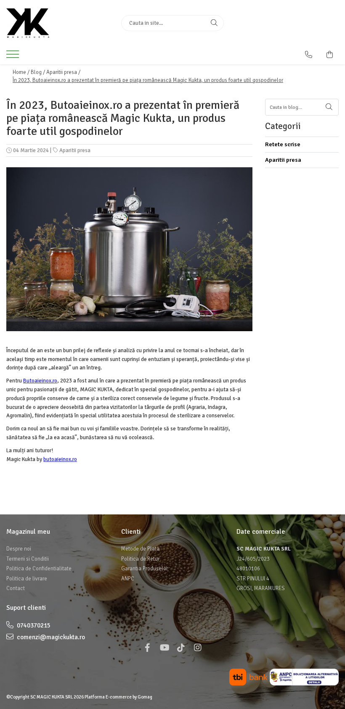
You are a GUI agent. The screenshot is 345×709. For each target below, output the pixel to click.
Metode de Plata (140, 549)
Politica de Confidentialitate (39, 568)
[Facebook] (147, 648)
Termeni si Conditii (27, 559)
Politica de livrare (26, 578)
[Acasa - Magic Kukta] (57, 23)
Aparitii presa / (63, 72)
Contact (15, 588)
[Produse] (13, 56)
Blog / (38, 72)
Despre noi (18, 549)
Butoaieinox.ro (40, 380)
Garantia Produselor (144, 568)
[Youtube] (164, 648)
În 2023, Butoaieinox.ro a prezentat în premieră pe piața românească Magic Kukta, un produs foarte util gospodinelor (148, 80)
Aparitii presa (74, 150)
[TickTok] (181, 648)
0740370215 (33, 625)
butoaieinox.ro (60, 459)
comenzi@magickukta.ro (50, 637)
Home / (21, 72)
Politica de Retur (140, 559)
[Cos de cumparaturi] (330, 54)
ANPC (127, 578)
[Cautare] (214, 23)
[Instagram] (198, 648)
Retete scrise (282, 144)
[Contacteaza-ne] (308, 54)
